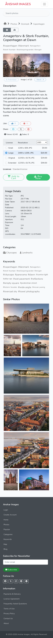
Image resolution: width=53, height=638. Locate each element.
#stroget (37, 49)
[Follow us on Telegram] (26, 581)
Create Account (10, 515)
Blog (5, 549)
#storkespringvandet (25, 49)
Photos (6, 524)
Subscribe (12, 569)
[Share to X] (21, 129)
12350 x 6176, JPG (26, 158)
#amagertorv (35, 46)
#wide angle (24, 287)
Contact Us (8, 618)
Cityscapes (11, 252)
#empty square (11, 283)
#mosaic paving (38, 287)
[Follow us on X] (10, 581)
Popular (7, 529)
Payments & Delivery (12, 594)
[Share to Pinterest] (28, 129)
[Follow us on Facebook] (5, 581)
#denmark (23, 45)
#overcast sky (10, 291)
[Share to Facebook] (13, 129)
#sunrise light (42, 274)
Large (11, 153)
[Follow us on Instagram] (16, 581)
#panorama (21, 274)
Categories (8, 534)
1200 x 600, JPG (25, 148)
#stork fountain (9, 49)
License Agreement (11, 599)
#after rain (7, 278)
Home (6, 520)
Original (11, 158)
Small (10, 148)
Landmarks (27, 252)
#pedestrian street (28, 283)
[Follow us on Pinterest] (21, 581)
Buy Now (38, 177)
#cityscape (8, 274)
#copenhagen (10, 45)
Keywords (8, 539)
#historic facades (10, 287)
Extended (12, 163)
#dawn (31, 274)
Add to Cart (15, 177)
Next (39, 79)
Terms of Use (9, 608)
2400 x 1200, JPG (26, 153)
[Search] (47, 13)
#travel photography (29, 291)
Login (6, 510)
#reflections (37, 278)
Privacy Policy (9, 613)
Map (5, 544)
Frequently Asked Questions (15, 603)
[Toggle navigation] (44, 4)
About (6, 623)
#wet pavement (21, 278)
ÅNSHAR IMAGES (18, 4)
